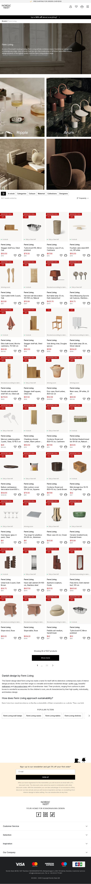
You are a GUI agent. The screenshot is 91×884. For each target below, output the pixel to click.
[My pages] (70, 6)
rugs (75, 684)
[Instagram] (45, 814)
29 (47, 665)
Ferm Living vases (33, 716)
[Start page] (6, 7)
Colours (32, 194)
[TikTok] (52, 814)
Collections (52, 194)
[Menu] (88, 6)
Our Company (9, 852)
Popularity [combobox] (82, 198)
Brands (4, 21)
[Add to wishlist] (15, 255)
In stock (11, 194)
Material (41, 194)
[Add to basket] (19, 255)
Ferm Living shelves (73, 716)
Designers (63, 194)
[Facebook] (38, 814)
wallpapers (6, 686)
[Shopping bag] (82, 6)
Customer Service (11, 826)
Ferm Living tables (52, 716)
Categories (21, 194)
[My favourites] (76, 6)
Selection (7, 835)
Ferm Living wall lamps (12, 716)
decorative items (20, 686)
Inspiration (7, 844)
